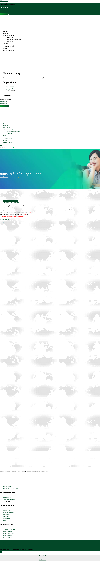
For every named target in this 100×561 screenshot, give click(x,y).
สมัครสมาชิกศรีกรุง (4, 14)
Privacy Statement (7, 547)
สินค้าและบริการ (10, 37)
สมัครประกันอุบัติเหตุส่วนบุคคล (13, 39)
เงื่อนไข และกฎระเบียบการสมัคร (10, 545)
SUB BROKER (4, 7)
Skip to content (4, 1)
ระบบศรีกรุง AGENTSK (9, 529)
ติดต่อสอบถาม (42, 560)
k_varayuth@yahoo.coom (12, 89)
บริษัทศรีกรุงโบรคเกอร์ (8, 535)
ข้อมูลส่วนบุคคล (6, 540)
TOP (1, 552)
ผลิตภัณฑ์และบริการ (8, 35)
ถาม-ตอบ (5, 48)
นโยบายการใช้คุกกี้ (7, 486)
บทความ (5, 43)
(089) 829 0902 (10, 87)
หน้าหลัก (5, 31)
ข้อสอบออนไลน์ (9, 46)
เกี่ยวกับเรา (6, 33)
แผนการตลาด (9, 41)
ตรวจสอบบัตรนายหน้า (8, 537)
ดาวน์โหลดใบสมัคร (4, 219)
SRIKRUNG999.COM (8, 533)
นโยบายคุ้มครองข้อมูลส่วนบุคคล (10, 488)
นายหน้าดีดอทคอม (7, 531)
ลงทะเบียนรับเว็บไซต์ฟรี (8, 512)
